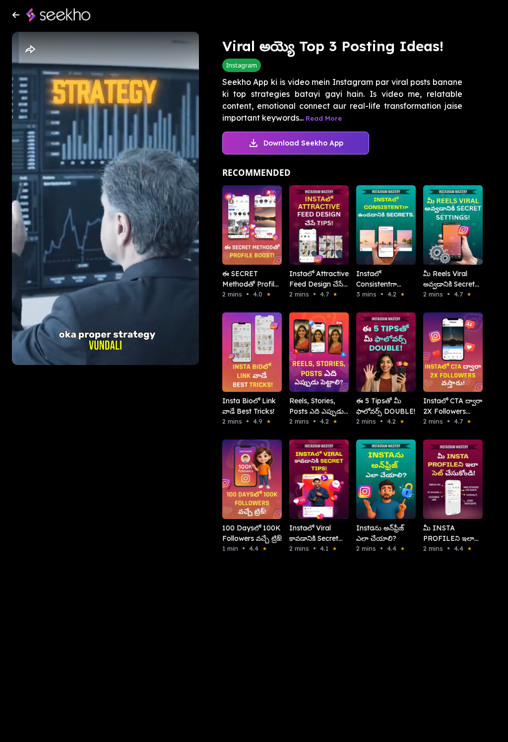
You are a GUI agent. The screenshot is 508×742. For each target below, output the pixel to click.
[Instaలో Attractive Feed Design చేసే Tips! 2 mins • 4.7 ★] (308, 225)
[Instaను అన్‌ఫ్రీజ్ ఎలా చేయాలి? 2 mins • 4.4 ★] (375, 479)
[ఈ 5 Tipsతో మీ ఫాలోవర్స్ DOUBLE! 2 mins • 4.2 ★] (375, 352)
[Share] (30, 50)
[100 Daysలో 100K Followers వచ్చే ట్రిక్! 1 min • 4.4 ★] (241, 479)
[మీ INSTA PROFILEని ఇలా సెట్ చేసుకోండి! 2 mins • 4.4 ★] (442, 479)
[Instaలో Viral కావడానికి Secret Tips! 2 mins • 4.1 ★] (308, 479)
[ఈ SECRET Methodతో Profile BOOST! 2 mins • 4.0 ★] (241, 225)
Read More (324, 118)
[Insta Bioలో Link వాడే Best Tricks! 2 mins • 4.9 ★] (241, 352)
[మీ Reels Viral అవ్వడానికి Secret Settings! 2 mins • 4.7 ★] (442, 225)
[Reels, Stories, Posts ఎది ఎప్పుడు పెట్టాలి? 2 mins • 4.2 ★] (308, 352)
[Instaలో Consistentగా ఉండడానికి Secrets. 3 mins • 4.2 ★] (375, 225)
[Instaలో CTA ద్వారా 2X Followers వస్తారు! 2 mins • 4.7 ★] (442, 352)
